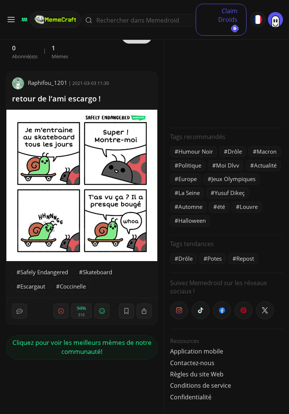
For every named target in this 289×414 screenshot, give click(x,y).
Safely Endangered (44, 272)
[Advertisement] (226, 75)
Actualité (265, 165)
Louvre (249, 206)
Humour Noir (195, 151)
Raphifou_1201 (47, 82)
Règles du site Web (197, 374)
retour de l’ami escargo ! (56, 99)
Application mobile (196, 351)
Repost (245, 258)
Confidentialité (190, 397)
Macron (267, 151)
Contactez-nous (192, 363)
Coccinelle (73, 286)
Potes (214, 258)
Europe (187, 179)
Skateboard (97, 272)
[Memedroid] (23, 19)
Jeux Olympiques (233, 179)
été (221, 206)
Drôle (235, 151)
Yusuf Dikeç (229, 192)
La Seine (189, 192)
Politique (189, 165)
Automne (190, 206)
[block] (144, 311)
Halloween (192, 220)
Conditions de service (200, 385)
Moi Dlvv (227, 165)
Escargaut (32, 286)
